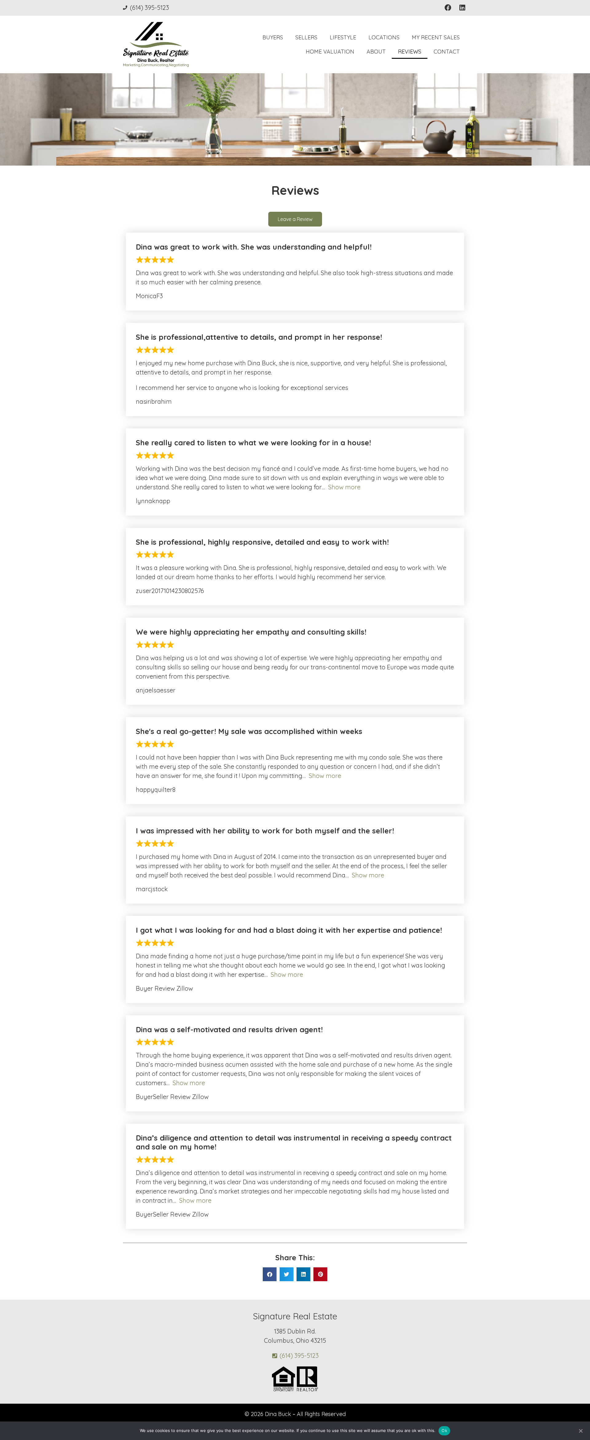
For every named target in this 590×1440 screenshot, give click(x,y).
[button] (270, 1274)
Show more (344, 487)
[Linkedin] (462, 8)
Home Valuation (330, 51)
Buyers (272, 37)
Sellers (306, 37)
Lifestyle (343, 37)
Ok (444, 1430)
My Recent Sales (436, 37)
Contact (447, 51)
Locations (383, 37)
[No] (580, 1430)
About (376, 51)
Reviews (409, 51)
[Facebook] (448, 8)
